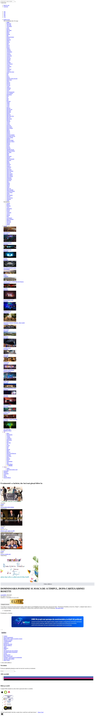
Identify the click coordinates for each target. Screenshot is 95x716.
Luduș (8, 105)
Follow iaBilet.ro (48, 584)
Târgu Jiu (9, 172)
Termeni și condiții (8, 640)
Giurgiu (8, 89)
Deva (8, 76)
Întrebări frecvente (8, 644)
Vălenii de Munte (11, 191)
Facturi (5, 653)
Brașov (8, 42)
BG (5, 14)
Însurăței (9, 101)
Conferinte (9, 438)
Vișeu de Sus (10, 197)
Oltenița (8, 121)
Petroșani (9, 125)
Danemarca (9, 208)
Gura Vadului (10, 93)
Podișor (8, 133)
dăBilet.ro (6, 648)
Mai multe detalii (59, 608)
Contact (5, 636)
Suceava (8, 168)
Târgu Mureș (10, 175)
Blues (8, 433)
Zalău (8, 200)
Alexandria (9, 26)
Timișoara (9, 180)
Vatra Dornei (10, 195)
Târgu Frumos (10, 171)
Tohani (8, 183)
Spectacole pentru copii (12, 469)
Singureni (9, 160)
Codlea (8, 65)
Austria (8, 203)
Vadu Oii (9, 188)
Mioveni (8, 117)
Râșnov (8, 143)
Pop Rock (9, 456)
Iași (7, 97)
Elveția (8, 210)
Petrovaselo (9, 126)
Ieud (8, 98)
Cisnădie (9, 62)
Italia (8, 216)
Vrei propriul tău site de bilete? (11, 650)
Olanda (8, 223)
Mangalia (9, 110)
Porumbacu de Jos (11, 136)
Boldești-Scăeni (10, 37)
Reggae (8, 458)
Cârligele (9, 54)
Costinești (9, 69)
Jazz (8, 444)
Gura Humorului (10, 92)
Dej (7, 74)
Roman (8, 147)
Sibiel (8, 153)
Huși (8, 96)
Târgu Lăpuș (10, 173)
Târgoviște (9, 169)
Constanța (9, 66)
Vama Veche (9, 192)
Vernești (8, 196)
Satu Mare (9, 152)
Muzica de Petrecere (11, 453)
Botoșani (9, 39)
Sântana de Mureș (11, 151)
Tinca (8, 181)
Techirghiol (9, 179)
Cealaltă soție (6, 554)
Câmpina (9, 50)
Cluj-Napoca (10, 63)
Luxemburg (9, 218)
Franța (8, 211)
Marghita (9, 112)
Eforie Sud (9, 80)
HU (5, 15)
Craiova (8, 70)
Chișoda (8, 59)
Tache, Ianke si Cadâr (8, 530)
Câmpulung (9, 51)
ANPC (5, 649)
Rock (8, 460)
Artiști (5, 646)
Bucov (8, 46)
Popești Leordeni (10, 134)
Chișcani (9, 58)
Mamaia (8, 108)
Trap (8, 462)
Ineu (8, 100)
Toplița (8, 184)
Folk (8, 441)
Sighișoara (9, 156)
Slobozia (9, 164)
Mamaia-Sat (9, 109)
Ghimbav (9, 88)
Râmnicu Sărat (10, 140)
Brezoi (8, 45)
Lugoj (8, 106)
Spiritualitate (9, 461)
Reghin (8, 144)
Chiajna (8, 57)
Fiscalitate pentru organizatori (10, 652)
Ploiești (8, 132)
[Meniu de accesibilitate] (2, 714)
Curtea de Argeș (10, 72)
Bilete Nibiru (7, 660)
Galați (8, 86)
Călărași (8, 49)
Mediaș (8, 113)
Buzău (8, 47)
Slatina (8, 163)
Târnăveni (9, 177)
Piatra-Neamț (10, 128)
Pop (7, 448)
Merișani (9, 114)
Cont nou (6, 6)
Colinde (8, 437)
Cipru (8, 207)
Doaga (8, 77)
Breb (8, 43)
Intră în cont (6, 5)
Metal (8, 450)
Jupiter (8, 102)
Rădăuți (8, 138)
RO (5, 11)
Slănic (8, 161)
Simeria (8, 157)
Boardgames (9, 434)
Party (8, 446)
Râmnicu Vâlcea (10, 141)
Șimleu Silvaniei (10, 159)
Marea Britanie (10, 219)
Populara (9, 454)
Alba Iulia (9, 25)
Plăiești (8, 130)
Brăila (8, 41)
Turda (8, 187)
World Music (10, 464)
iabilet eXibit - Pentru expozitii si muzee (13, 638)
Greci (8, 90)
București (9, 23)
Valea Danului (10, 189)
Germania (9, 212)
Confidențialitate (7, 641)
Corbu (8, 67)
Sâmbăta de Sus (10, 149)
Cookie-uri (6, 642)
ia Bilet (2, 504)
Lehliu (8, 104)
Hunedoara (9, 94)
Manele (8, 449)
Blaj (7, 35)
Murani (8, 120)
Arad (8, 27)
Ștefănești (9, 167)
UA (5, 17)
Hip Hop (9, 442)
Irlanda (8, 215)
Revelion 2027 (7, 654)
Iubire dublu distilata (7, 507)
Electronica (9, 440)
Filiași (8, 81)
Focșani (8, 85)
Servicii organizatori (8, 637)
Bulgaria (9, 205)
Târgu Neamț (10, 176)
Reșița (8, 145)
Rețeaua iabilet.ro (8, 645)
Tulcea (8, 185)
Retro (8, 457)
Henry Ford (40, 712)
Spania (8, 224)
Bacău (8, 29)
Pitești (8, 129)
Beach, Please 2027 (8, 656)
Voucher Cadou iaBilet (9, 658)
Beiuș (8, 33)
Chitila (8, 61)
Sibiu (8, 155)
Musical (8, 452)
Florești (8, 82)
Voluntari (9, 199)
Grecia (8, 214)
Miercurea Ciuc (10, 116)
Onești (8, 122)
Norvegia (9, 222)
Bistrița (8, 34)
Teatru (8, 468)
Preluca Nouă (10, 137)
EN (4, 13)
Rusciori (8, 148)
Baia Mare (9, 30)
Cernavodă (9, 55)
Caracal (8, 53)
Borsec (8, 38)
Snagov (8, 165)
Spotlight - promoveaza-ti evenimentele (13, 657)
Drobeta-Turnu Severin (12, 78)
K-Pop (8, 445)
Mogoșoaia (9, 118)
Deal (8, 73)
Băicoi (8, 31)
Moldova (9, 220)
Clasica (8, 436)
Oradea (8, 124)
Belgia (8, 204)
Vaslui (8, 193)
